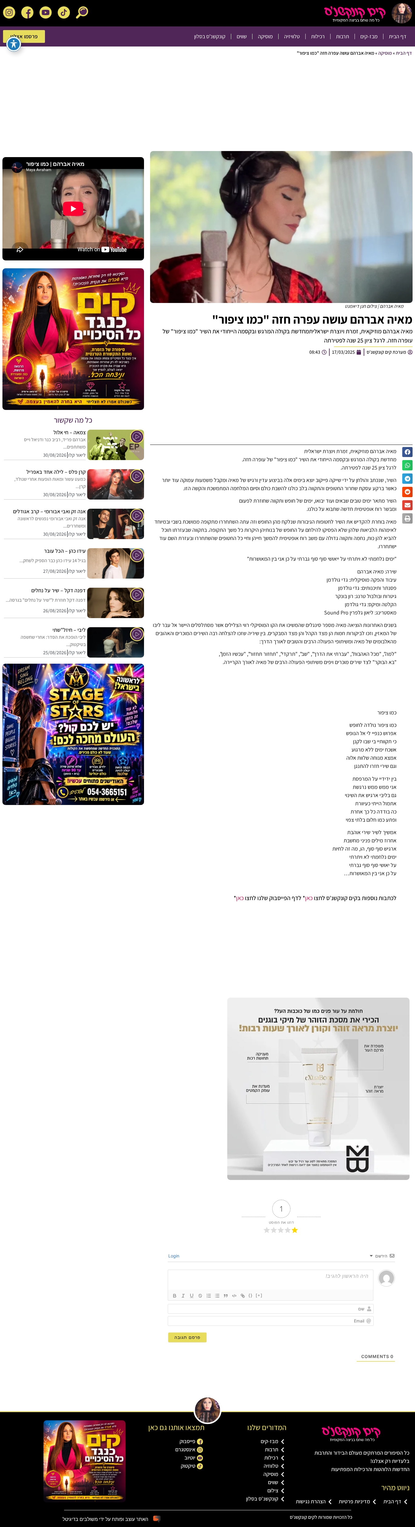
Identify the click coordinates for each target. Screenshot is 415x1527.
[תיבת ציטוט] (225, 1295)
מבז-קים (369, 36)
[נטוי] (183, 1295)
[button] (407, 452)
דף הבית (397, 36)
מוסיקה (265, 36)
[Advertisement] (229, 105)
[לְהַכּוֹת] (200, 1295)
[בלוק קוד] (234, 1295)
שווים (242, 36)
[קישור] (242, 1295)
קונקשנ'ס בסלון (209, 36)
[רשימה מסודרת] (208, 1295)
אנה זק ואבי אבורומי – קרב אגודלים (49, 511)
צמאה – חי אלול (69, 432)
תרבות (342, 36)
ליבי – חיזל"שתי (69, 629)
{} (251, 1295)
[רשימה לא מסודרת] (217, 1295)
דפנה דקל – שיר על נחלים (58, 590)
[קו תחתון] (191, 1295)
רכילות (318, 36)
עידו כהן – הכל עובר (65, 550)
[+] (259, 1295)
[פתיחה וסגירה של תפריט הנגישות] (13, 44)
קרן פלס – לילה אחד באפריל (56, 471)
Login (174, 1255)
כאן (309, 898)
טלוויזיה (292, 36)
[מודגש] (174, 1295)
